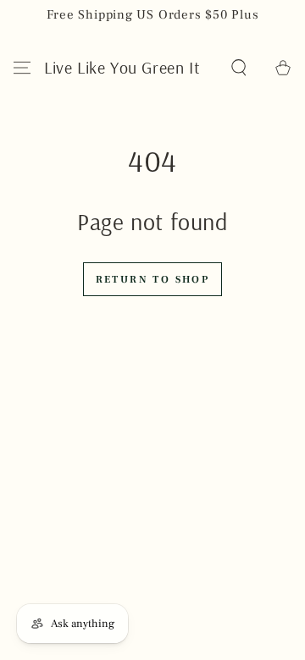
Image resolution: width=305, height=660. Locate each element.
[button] (239, 67)
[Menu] (22, 67)
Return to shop (153, 279)
